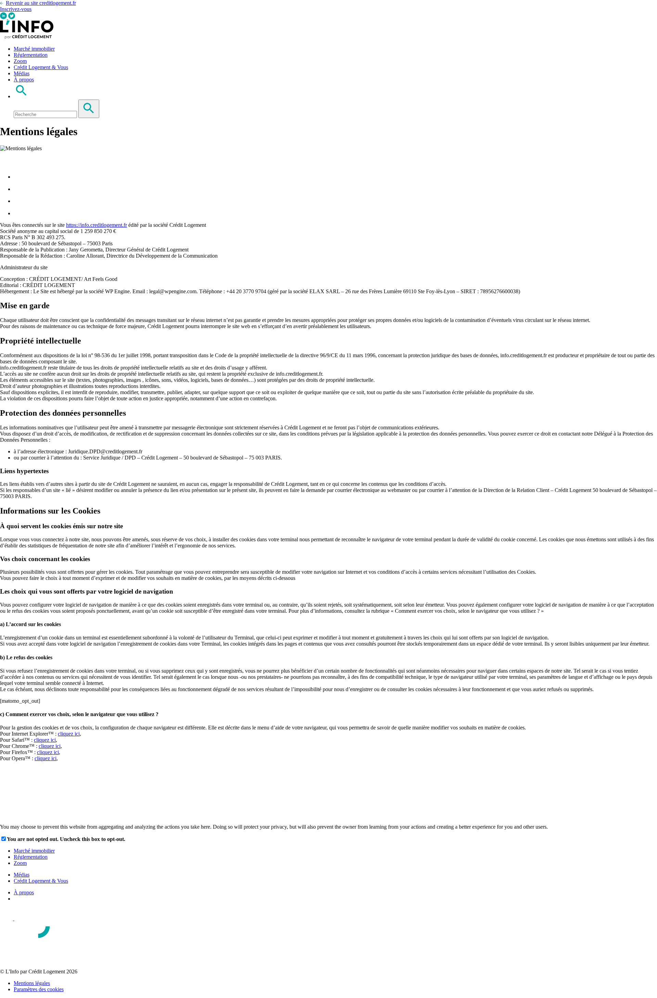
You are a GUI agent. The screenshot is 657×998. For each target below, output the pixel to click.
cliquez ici (69, 734)
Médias (21, 73)
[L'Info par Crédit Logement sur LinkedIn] (4, 17)
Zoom (20, 61)
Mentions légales (32, 983)
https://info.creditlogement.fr (96, 225)
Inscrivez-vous (15, 9)
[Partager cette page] (4, 159)
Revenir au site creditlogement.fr (41, 3)
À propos (24, 79)
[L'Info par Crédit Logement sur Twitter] (11, 17)
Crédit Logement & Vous (41, 67)
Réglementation (31, 55)
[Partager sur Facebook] (19, 177)
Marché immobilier (34, 49)
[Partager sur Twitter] (19, 189)
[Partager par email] (19, 213)
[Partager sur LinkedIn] (19, 201)
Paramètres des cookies (39, 989)
